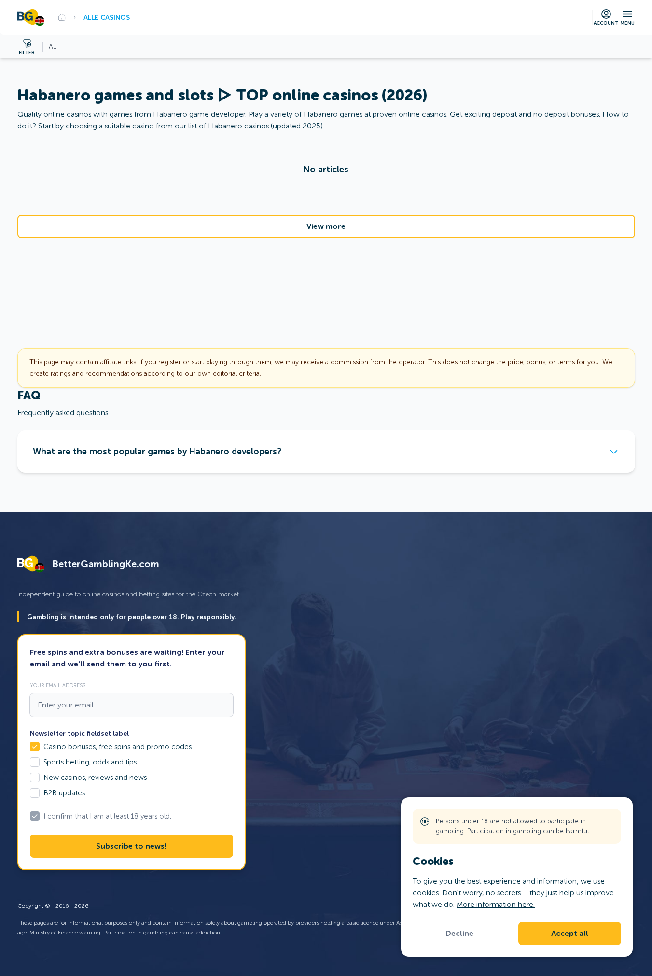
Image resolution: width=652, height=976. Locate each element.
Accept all (569, 933)
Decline (459, 933)
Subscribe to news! (131, 846)
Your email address (57, 685)
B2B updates (64, 793)
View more (326, 226)
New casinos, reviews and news (95, 777)
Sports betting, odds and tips (90, 762)
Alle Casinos (106, 17)
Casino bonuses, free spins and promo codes (117, 746)
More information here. (496, 904)
